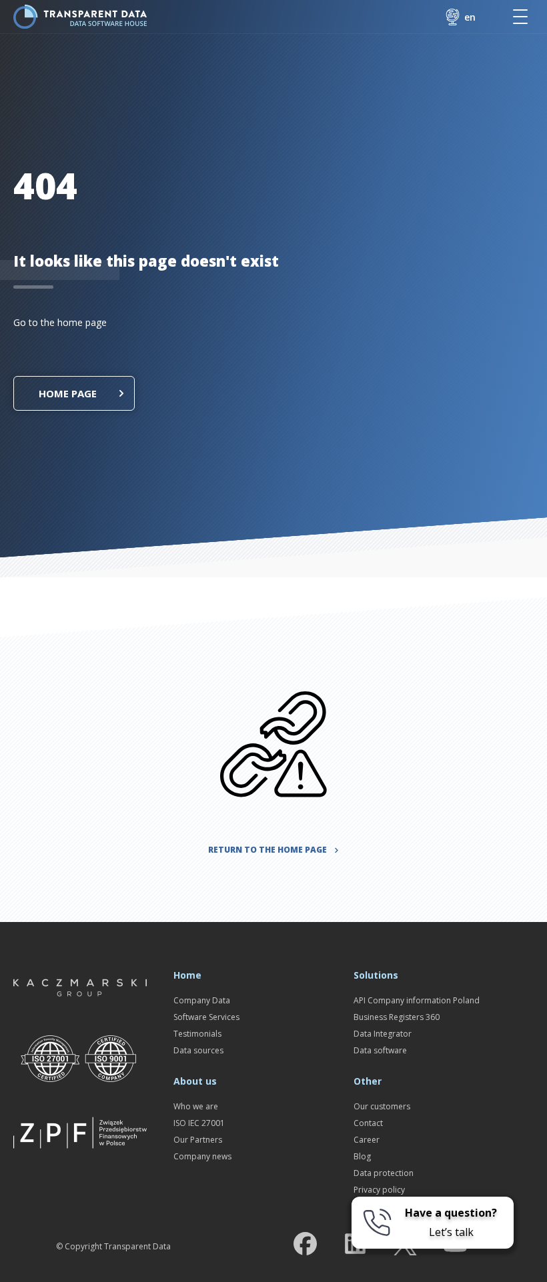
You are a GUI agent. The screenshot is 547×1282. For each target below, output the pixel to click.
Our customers (382, 1106)
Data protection (384, 1173)
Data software (380, 1050)
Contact (368, 1123)
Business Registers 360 (397, 1017)
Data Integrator (383, 1033)
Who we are (195, 1106)
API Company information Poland (417, 1000)
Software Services (206, 1017)
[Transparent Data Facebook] (305, 1246)
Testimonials (197, 1033)
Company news (202, 1156)
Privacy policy (379, 1189)
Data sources (198, 1050)
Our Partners (197, 1139)
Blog (362, 1156)
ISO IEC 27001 (199, 1123)
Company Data (201, 1000)
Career (367, 1139)
